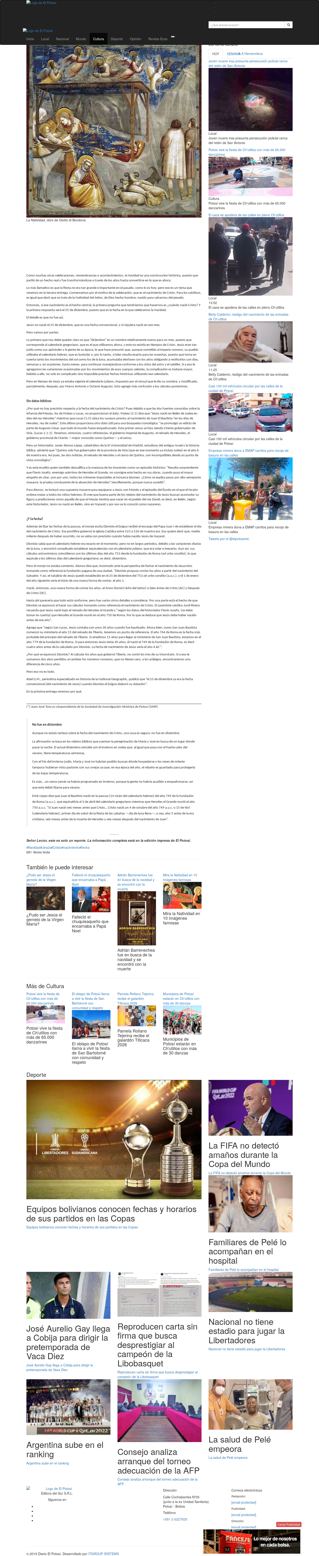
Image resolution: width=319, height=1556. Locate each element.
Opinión (135, 38)
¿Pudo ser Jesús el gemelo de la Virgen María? (41, 880)
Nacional (62, 38)
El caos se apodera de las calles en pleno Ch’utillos (246, 214)
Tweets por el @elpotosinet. (229, 538)
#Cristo (56, 847)
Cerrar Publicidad (289, 1524)
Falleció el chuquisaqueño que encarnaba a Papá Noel (91, 880)
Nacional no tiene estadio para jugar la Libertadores (247, 1349)
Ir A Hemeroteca (250, 53)
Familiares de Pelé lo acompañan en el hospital (244, 1269)
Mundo (81, 38)
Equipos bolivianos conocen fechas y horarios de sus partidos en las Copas (82, 1227)
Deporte (117, 38)
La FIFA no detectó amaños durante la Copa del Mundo (250, 1173)
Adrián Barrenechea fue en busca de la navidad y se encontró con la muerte (135, 882)
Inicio (30, 38)
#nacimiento (70, 847)
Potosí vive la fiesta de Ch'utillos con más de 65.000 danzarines (43, 998)
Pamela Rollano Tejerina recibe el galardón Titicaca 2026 (135, 998)
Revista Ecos (157, 38)
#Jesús (45, 847)
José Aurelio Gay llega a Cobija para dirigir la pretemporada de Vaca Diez (59, 1367)
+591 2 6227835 (175, 1519)
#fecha (84, 847)
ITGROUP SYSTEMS (103, 1553)
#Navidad (33, 847)
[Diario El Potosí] (114, 2)
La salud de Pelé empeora (228, 1457)
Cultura (98, 38)
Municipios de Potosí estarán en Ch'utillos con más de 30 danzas (181, 998)
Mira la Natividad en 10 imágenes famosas (180, 877)
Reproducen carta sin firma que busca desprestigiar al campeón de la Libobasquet (157, 1374)
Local (45, 38)
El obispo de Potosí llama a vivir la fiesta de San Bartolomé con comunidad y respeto (90, 1000)
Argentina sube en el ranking (47, 1463)
